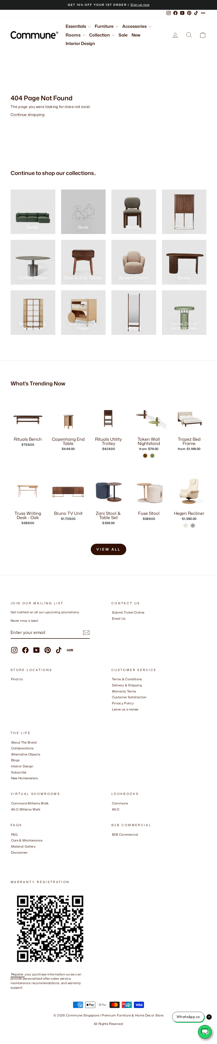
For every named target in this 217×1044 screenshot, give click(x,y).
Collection (100, 35)
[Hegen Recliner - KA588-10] (192, 525)
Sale (123, 35)
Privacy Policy (123, 703)
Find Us (17, 679)
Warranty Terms (124, 691)
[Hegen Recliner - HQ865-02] (185, 525)
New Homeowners (24, 778)
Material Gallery (23, 846)
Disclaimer (19, 852)
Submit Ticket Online (128, 612)
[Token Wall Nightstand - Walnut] (145, 455)
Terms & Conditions (127, 679)
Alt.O (116, 809)
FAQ (14, 834)
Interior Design (80, 43)
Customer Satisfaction (129, 697)
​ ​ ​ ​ (12, 858)
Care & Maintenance (27, 840)
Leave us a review (125, 709)
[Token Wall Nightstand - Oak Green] (152, 455)
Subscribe (18, 772)
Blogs (15, 760)
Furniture (104, 26)
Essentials (76, 26)
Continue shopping (27, 114)
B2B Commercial (125, 834)
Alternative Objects (25, 754)
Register (17, 974)
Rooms (73, 35)
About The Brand (24, 742)
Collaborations (22, 748)
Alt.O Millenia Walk (26, 809)
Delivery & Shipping (127, 685)
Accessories (134, 26)
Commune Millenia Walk (30, 803)
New (136, 35)
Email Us (119, 618)
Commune (120, 803)
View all (108, 549)
